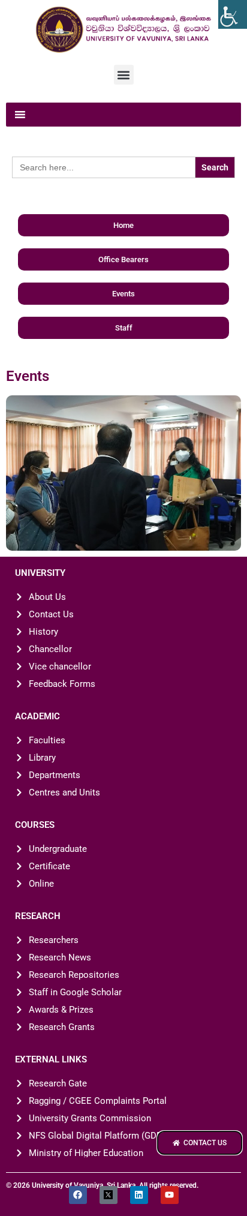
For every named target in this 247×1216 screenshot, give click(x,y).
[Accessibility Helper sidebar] (232, 14)
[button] (124, 75)
